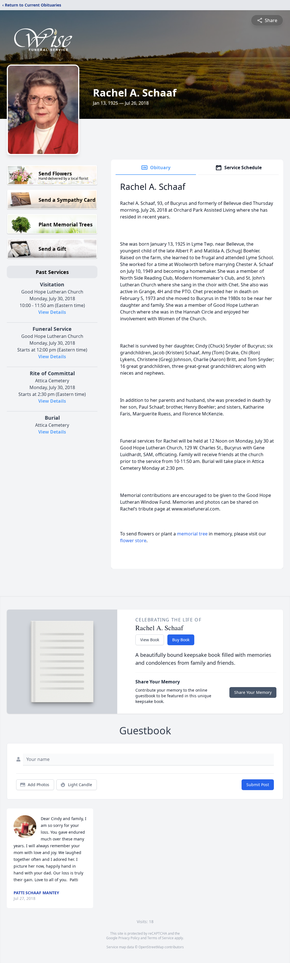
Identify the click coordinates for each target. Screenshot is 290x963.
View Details (52, 312)
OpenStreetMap (151, 947)
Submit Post (257, 784)
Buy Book (180, 639)
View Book (149, 639)
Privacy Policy (129, 938)
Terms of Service (160, 938)
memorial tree (192, 534)
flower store (133, 540)
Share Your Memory (253, 692)
